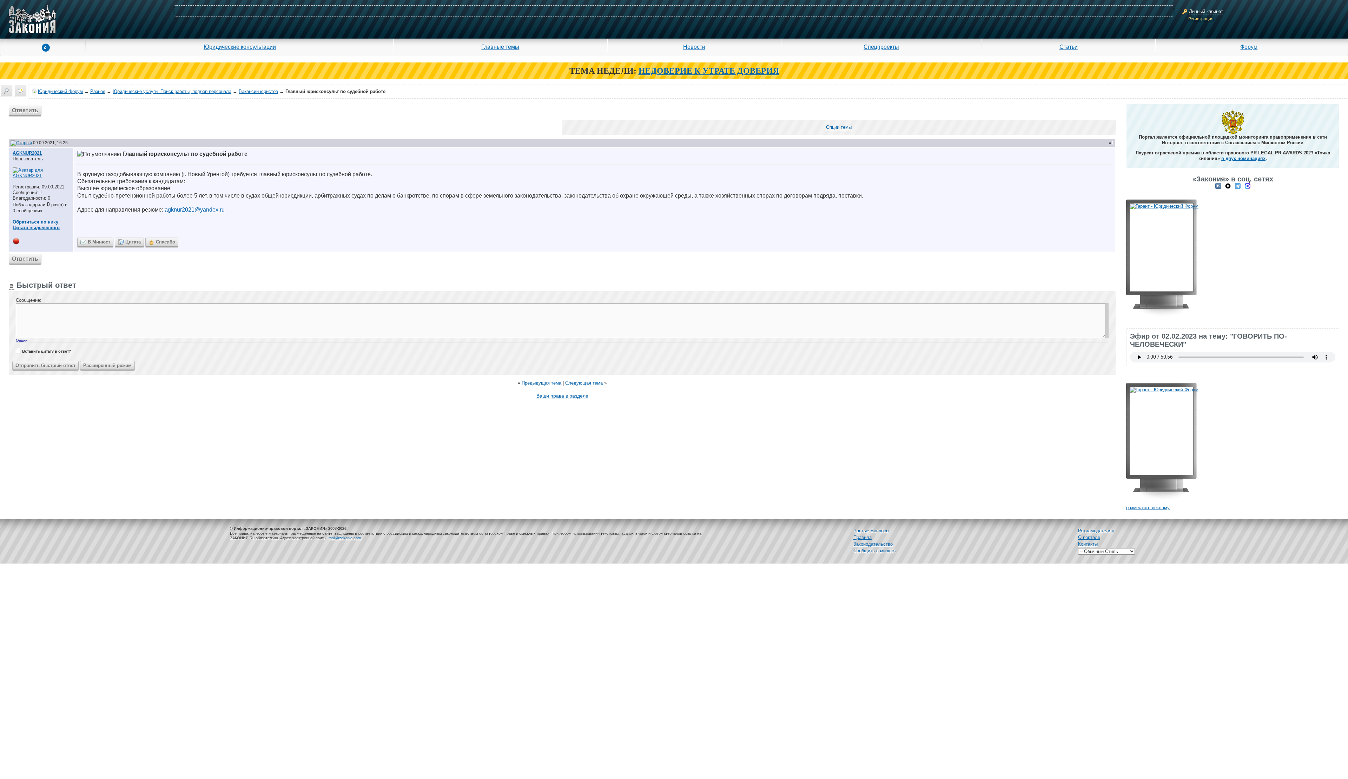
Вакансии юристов (258, 91)
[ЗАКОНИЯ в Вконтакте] (1218, 185)
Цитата (133, 242)
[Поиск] (6, 91)
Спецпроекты (881, 47)
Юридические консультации (240, 47)
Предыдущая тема (541, 383)
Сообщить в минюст (874, 550)
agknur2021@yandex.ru (195, 210)
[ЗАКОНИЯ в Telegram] (1238, 185)
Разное (97, 91)
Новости (694, 47)
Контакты (1088, 544)
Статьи (1068, 47)
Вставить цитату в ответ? (46, 351)
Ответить (25, 110)
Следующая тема (584, 383)
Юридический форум (60, 91)
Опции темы (839, 127)
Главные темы (500, 47)
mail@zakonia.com (345, 538)
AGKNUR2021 (27, 153)
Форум (1248, 47)
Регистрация (1201, 18)
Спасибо (165, 242)
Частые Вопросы (871, 530)
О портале (1089, 537)
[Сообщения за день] (20, 91)
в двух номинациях (1243, 158)
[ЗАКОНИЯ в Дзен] (1228, 185)
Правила (862, 537)
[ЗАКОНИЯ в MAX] (1247, 185)
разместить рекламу (1148, 507)
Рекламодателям (1096, 530)
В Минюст (99, 242)
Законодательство (873, 544)
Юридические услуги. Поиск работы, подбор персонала (172, 91)
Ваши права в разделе (562, 396)
